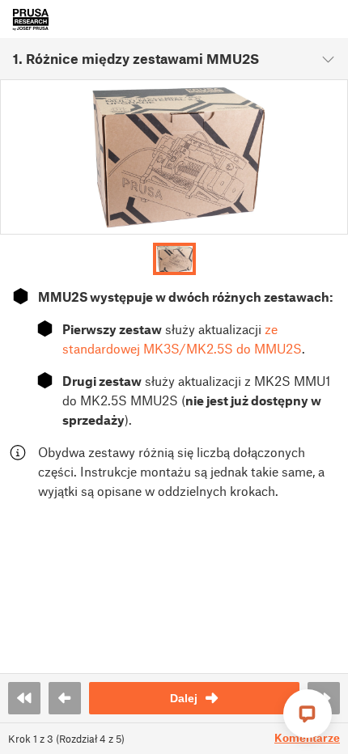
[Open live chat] (307, 713)
